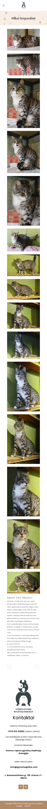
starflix (28, 806)
